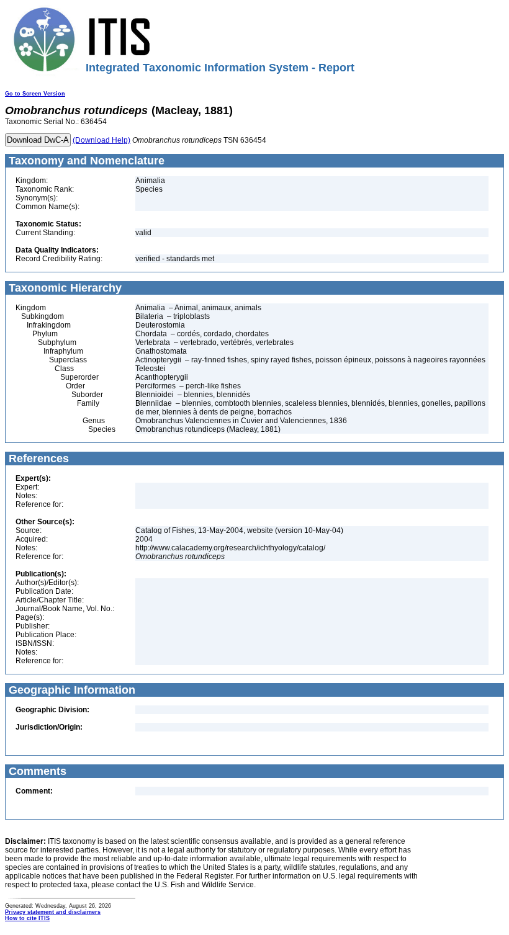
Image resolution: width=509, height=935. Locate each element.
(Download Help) (101, 140)
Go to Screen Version (35, 94)
